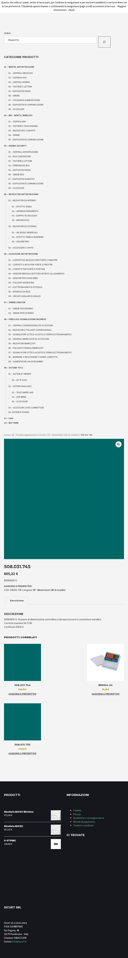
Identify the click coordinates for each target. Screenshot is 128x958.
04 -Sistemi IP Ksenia (18, 412)
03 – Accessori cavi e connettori (26, 407)
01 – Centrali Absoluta (20, 73)
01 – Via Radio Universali (25, 232)
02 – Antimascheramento (25, 211)
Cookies (77, 810)
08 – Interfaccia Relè (19, 291)
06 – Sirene (14, 95)
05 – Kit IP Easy (19, 379)
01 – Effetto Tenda (22, 206)
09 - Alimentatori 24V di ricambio (63, 434)
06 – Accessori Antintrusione (21, 253)
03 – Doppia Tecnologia (24, 215)
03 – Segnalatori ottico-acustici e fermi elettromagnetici (40, 334)
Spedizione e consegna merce (88, 817)
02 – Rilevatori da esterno (22, 226)
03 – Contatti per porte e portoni (26, 269)
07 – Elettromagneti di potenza (25, 287)
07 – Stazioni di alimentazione (24, 100)
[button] (119, 444)
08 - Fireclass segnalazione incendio (29, 434)
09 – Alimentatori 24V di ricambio (25, 361)
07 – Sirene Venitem (14, 302)
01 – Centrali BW (17, 121)
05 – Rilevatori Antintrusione (21, 194)
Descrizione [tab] (17, 600)
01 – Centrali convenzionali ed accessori (30, 325)
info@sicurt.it (19, 941)
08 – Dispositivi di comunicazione (26, 104)
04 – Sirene (14, 135)
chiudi (71, 10)
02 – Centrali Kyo (17, 77)
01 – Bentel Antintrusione (19, 66)
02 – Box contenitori (19, 156)
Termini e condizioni (83, 825)
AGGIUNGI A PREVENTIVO (18, 586)
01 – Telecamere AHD (22, 392)
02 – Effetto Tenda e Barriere (28, 236)
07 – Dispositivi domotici (21, 178)
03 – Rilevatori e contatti (21, 130)
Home (7, 434)
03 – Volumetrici (20, 241)
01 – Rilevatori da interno (22, 200)
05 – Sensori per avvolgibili (23, 278)
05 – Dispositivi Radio (19, 91)
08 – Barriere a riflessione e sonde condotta (33, 356)
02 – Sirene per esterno (21, 312)
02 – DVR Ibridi (19, 396)
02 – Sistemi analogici (20, 386)
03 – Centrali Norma (19, 82)
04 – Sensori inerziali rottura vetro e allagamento (36, 273)
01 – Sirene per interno (20, 308)
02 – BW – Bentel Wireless (18, 115)
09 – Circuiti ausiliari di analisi (24, 296)
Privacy (77, 814)
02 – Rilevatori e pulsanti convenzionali (30, 329)
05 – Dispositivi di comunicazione (26, 139)
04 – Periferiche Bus (19, 165)
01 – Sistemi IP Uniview (19, 373)
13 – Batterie (11, 422)
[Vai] (104, 41)
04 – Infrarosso (20, 220)
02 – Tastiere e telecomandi (23, 125)
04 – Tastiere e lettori (20, 86)
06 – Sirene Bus (16, 174)
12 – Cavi (8, 418)
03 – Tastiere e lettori (20, 160)
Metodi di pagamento (84, 821)
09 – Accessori (16, 109)
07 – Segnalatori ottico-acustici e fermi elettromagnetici (40, 352)
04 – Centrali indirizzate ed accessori (28, 338)
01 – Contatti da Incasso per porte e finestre (33, 260)
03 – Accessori (20, 401)
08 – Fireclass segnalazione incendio (25, 319)
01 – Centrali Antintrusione (23, 151)
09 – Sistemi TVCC (13, 367)
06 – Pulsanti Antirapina (21, 282)
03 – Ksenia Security (15, 145)
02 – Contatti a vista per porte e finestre (30, 264)
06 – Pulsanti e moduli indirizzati (25, 347)
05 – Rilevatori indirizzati (21, 343)
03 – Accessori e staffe (21, 247)
